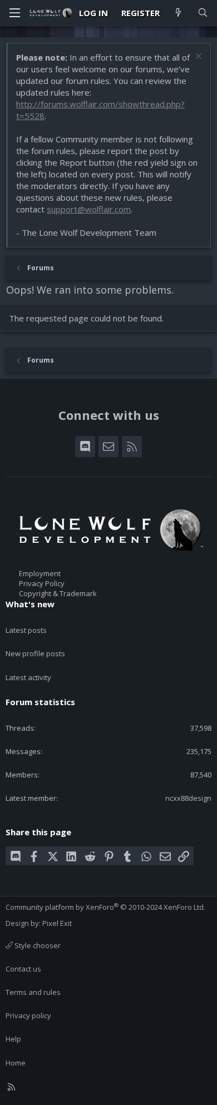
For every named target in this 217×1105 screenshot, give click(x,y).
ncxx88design (188, 798)
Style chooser (37, 945)
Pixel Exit (57, 923)
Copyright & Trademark (58, 593)
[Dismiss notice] (197, 57)
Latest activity (28, 677)
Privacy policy (28, 1015)
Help (13, 1039)
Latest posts (26, 630)
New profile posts (35, 653)
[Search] (203, 13)
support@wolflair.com (89, 209)
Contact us (23, 969)
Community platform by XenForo (105, 907)
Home (16, 1063)
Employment (40, 573)
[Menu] (14, 13)
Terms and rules (33, 992)
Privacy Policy (42, 583)
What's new (30, 604)
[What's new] (178, 13)
